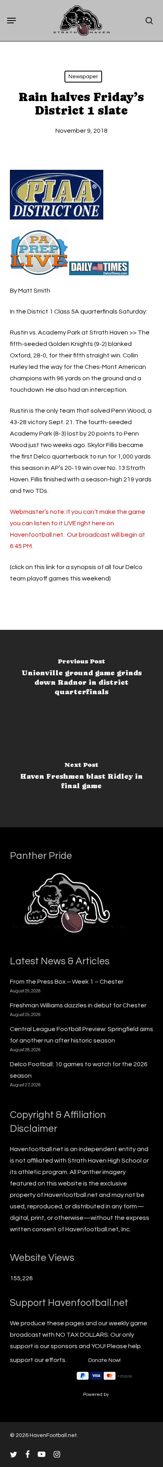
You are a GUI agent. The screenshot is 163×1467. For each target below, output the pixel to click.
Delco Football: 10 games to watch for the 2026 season (79, 1070)
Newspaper (83, 76)
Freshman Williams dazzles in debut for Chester (78, 1005)
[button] (11, 20)
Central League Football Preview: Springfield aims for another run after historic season (81, 1035)
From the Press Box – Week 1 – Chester (66, 982)
